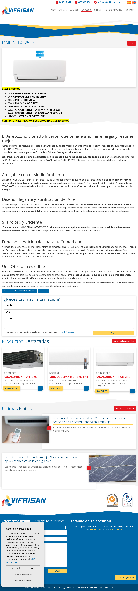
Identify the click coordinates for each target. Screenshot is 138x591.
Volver (131, 43)
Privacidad (72, 587)
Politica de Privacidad (66, 332)
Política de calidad (96, 587)
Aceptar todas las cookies (23, 568)
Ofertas (97, 10)
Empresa (63, 10)
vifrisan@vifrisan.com (109, 2)
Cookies (82, 587)
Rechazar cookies (23, 580)
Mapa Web (111, 587)
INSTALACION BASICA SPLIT (25, 291)
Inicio (53, 10)
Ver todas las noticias (125, 408)
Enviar (113, 333)
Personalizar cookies (23, 574)
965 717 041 (65, 2)
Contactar (130, 10)
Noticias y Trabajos (113, 10)
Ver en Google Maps (125, 577)
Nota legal (61, 587)
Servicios (74, 10)
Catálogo (86, 10)
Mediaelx (51, 587)
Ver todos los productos (123, 341)
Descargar (7, 291)
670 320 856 (84, 2)
